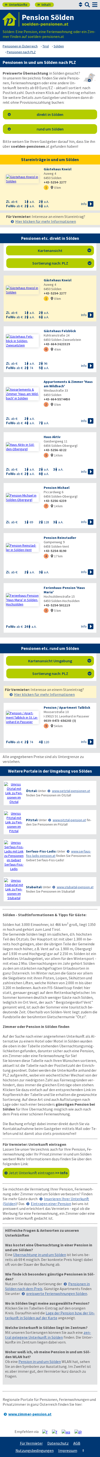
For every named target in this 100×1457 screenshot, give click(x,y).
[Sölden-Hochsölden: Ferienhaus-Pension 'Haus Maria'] (22, 599)
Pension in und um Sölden (39, 1361)
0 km (56, 187)
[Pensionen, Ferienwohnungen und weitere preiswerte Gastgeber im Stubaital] (14, 889)
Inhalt (44, 4)
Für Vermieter (31, 1443)
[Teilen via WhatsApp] (68, 1431)
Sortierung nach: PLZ (62, 263)
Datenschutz (58, 1443)
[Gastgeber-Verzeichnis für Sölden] (11, 19)
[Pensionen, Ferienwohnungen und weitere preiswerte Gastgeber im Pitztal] (14, 822)
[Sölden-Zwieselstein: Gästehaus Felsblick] (22, 340)
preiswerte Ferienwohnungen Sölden (56, 1293)
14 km (57, 455)
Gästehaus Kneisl (57, 169)
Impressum (67, 1450)
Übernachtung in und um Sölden (39, 1254)
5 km (56, 610)
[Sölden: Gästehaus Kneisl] (22, 179)
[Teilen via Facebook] (46, 1431)
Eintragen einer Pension (51, 1203)
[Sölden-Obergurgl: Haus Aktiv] (22, 446)
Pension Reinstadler (60, 537)
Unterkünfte (16, 4)
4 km (56, 349)
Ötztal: (31, 791)
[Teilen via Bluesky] (56, 1431)
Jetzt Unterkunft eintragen (38, 1172)
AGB (76, 1443)
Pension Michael (56, 487)
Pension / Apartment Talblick (67, 707)
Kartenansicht (65, 250)
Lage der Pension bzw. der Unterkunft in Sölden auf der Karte (50, 1315)
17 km (57, 556)
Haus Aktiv (52, 437)
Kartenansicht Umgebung (60, 660)
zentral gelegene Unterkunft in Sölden (48, 1335)
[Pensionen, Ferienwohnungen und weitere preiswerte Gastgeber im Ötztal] (14, 793)
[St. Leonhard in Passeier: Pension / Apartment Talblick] (22, 717)
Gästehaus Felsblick (60, 331)
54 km (57, 726)
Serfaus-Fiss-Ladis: (41, 851)
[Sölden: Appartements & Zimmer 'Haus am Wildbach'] (22, 393)
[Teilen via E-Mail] (80, 1431)
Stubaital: (34, 887)
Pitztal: (32, 820)
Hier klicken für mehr (45, 221)
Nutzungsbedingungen (35, 1450)
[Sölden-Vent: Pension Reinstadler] (22, 547)
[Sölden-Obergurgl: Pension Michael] (22, 497)
